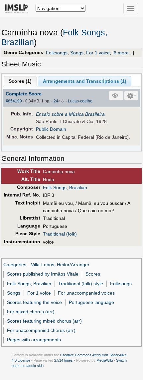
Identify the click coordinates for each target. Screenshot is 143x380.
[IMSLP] (18, 8)
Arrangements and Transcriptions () (84, 81)
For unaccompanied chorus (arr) (41, 330)
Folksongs (57, 52)
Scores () (20, 81)
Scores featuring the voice (34, 302)
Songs (76, 52)
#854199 (14, 101)
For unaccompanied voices (86, 293)
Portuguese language (91, 302)
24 (56, 101)
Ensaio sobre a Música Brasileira (70, 114)
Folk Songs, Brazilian (65, 187)
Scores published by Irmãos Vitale (42, 274)
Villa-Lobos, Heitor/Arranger (60, 264)
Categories (14, 264)
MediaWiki (104, 360)
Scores (92, 274)
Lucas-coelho (80, 101)
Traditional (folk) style (80, 283)
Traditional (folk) (60, 234)
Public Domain (51, 129)
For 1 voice (98, 52)
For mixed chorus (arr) (31, 311)
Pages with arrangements (34, 339)
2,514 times (63, 360)
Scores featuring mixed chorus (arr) (44, 321)
